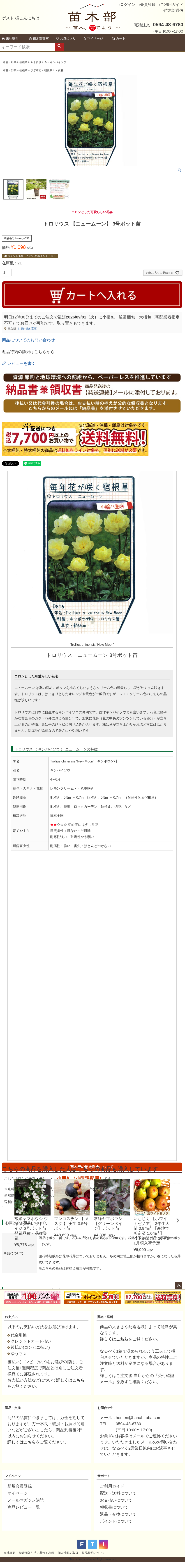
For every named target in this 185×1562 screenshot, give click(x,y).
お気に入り (68, 38)
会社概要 (9, 1553)
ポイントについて (116, 1521)
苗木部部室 (41, 38)
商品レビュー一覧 (23, 1507)
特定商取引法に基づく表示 (36, 1553)
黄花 (60, 70)
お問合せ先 (105, 1408)
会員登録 (147, 4)
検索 (59, 47)
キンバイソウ (58, 62)
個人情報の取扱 (68, 1553)
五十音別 (35, 62)
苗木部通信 (173, 10)
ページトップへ (178, 1285)
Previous (6, 1223)
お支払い (11, 1317)
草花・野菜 (9, 62)
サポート (103, 1476)
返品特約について (93, 1553)
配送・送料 (105, 1317)
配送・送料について (118, 1493)
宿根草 (23, 62)
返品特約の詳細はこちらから (28, 351)
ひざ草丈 (35, 70)
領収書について (114, 1507)
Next (177, 1220)
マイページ (95, 38)
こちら (78, 1380)
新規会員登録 (19, 1486)
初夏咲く (49, 70)
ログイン (127, 4)
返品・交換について (118, 1514)
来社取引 (12, 38)
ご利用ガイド (171, 4)
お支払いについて (116, 1500)
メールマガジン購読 (25, 1500)
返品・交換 (13, 1408)
